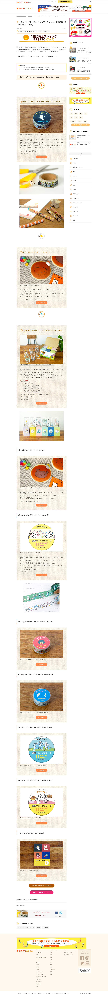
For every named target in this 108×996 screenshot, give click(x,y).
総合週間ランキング (68, 954)
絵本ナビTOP (50, 993)
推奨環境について (58, 993)
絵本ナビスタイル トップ (21, 16)
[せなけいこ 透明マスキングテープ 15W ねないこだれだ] (41, 133)
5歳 (76, 117)
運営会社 (25, 993)
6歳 (81, 117)
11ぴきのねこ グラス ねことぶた (32, 386)
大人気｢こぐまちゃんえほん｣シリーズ (29, 289)
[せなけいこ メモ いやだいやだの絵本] (41, 869)
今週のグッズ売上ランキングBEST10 (28, 31)
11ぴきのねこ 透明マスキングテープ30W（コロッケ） (34, 818)
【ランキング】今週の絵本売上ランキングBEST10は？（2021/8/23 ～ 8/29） (37, 67)
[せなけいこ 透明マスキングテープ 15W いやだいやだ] (41, 657)
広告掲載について (66, 993)
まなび (74, 180)
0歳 (71, 113)
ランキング (30, 16)
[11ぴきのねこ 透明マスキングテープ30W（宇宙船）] (41, 763)
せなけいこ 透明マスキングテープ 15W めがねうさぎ (34, 712)
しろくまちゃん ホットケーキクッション (31, 285)
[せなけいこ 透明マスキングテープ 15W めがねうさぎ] (41, 710)
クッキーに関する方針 (52, 1)
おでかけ (75, 176)
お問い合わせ (20, 993)
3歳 (85, 113)
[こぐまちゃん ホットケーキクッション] (41, 486)
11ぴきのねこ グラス (29, 383)
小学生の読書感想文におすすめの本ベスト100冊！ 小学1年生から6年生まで (84, 51)
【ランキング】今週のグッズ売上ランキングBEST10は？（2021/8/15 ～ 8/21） (38, 69)
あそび (74, 185)
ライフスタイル (76, 193)
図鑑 (85, 121)
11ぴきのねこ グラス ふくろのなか (33, 388)
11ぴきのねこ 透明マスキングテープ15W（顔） (32, 552)
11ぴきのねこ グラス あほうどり (32, 385)
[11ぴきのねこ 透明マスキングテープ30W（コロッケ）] (41, 816)
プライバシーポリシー (32, 993)
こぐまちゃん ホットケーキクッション (30, 487)
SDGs (74, 163)
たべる (74, 189)
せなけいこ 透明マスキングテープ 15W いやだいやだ (34, 659)
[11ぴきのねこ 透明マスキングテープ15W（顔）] (41, 551)
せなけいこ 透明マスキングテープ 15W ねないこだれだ (34, 134)
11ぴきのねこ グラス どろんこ (32, 391)
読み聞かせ (73, 121)
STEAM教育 (75, 158)
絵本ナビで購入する (41, 156)
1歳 (76, 113)
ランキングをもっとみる (80, 78)
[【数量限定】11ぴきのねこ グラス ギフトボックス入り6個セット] (41, 363)
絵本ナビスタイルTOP (42, 993)
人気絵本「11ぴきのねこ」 (27, 557)
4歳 (71, 117)
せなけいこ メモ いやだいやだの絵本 (30, 870)
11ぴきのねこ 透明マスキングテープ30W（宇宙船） (34, 765)
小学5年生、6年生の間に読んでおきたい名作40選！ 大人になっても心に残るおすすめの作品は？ (84, 61)
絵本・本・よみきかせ (83, 48)
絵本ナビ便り (76, 211)
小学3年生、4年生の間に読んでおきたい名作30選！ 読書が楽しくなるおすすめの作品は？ (84, 71)
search (90, 1)
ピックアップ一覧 (68, 952)
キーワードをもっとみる (80, 125)
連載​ (74, 220)
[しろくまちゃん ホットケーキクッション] (41, 283)
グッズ (40, 31)
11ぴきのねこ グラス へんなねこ (32, 390)
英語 (80, 121)
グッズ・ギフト (76, 198)
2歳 (81, 113)
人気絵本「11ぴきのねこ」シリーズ (43, 369)
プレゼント (75, 207)
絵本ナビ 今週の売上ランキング (41, 892)
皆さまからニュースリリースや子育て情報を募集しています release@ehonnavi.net (85, 970)
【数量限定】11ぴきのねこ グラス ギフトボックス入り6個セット (37, 365)
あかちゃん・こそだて (77, 202)
